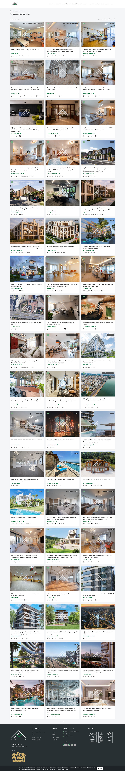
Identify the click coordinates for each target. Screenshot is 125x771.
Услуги (90, 4)
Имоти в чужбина (77, 4)
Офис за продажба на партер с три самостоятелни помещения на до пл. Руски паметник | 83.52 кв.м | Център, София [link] (25, 129)
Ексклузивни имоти (66, 4)
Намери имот (104, 4)
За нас (85, 4)
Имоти (97, 4)
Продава (111, 23)
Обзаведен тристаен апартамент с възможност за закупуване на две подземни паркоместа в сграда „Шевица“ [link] (97, 89)
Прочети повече (64, 769)
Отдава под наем (27, 23)
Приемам (100, 768)
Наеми (58, 4)
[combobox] (109, 18)
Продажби (51, 4)
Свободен (40, 23)
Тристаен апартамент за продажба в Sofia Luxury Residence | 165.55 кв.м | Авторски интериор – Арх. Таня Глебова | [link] (62, 169)
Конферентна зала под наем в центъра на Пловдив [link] (25, 49)
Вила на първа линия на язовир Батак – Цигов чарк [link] (96, 479)
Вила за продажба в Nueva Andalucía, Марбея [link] (23, 517)
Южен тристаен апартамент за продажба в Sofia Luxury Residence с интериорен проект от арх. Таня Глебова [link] (25, 169)
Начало (13, 10)
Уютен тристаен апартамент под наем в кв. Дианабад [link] (26, 439)
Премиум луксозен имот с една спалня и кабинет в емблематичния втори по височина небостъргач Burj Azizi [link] (61, 710)
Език (111, 4)
